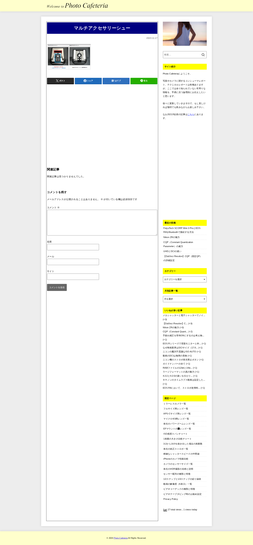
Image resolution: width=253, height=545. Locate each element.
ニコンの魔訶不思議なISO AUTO (179, 351)
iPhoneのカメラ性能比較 (175, 459)
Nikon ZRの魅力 (171, 327)
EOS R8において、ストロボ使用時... (181, 388)
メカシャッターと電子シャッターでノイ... (184, 315)
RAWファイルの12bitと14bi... (177, 368)
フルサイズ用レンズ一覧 (175, 409)
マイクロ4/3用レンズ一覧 (176, 419)
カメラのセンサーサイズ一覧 (178, 464)
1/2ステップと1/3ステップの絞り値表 (182, 479)
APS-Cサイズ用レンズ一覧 (177, 413)
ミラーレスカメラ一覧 (174, 404)
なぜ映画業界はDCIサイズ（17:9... (180, 348)
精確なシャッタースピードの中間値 (181, 454)
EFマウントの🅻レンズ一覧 (177, 429)
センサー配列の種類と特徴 (176, 474)
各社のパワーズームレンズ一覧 (179, 424)
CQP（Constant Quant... (175, 331)
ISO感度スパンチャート (175, 434)
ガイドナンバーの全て (174, 364)
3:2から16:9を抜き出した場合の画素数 (182, 444)
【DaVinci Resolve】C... (175, 323)
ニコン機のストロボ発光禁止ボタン (181, 360)
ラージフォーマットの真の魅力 (178, 372)
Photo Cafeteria (121, 538)
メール (50, 256)
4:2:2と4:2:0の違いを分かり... (178, 376)
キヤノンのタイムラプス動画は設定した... (184, 380)
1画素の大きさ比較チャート (177, 439)
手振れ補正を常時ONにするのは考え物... (183, 335)
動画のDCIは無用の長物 (175, 356)
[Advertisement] (102, 120)
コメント (53, 207)
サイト (50, 271)
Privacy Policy (170, 499)
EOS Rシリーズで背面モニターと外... (182, 343)
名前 (49, 241)
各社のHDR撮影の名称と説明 (178, 469)
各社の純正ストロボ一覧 (175, 449)
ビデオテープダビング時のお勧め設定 (182, 494)
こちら (191, 114)
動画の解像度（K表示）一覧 (177, 484)
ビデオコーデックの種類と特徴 (179, 489)
